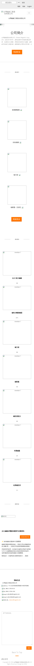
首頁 (23, 2)
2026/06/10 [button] (25, 537)
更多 (26, 556)
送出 (29, 648)
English (29, 6)
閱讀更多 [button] (17, 52)
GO (19, 2)
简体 (23, 6)
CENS (25, 664)
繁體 (19, 6)
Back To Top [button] (17, 652)
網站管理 (4, 659)
